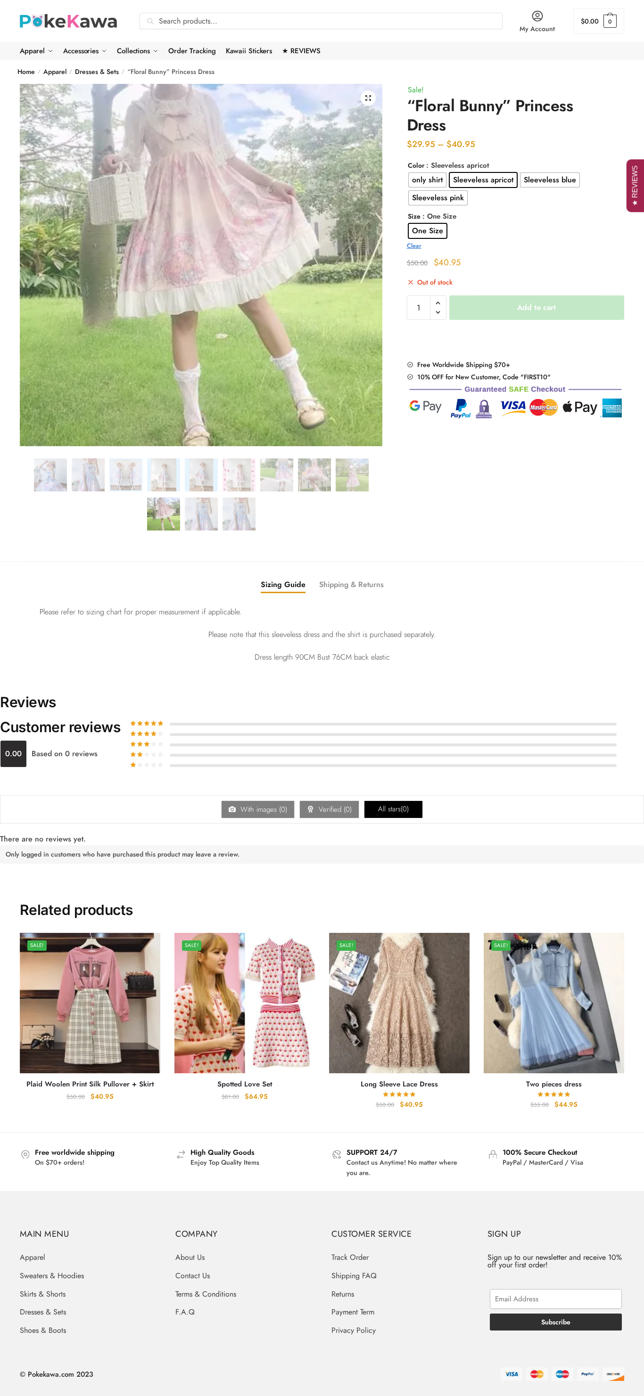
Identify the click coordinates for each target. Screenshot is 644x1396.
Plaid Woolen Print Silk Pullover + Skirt (90, 1084)
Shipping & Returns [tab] (351, 584)
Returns (342, 1294)
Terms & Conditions (205, 1294)
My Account (537, 28)
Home (26, 71)
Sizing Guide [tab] (283, 584)
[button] (368, 98)
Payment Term (352, 1311)
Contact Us (192, 1275)
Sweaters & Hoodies (52, 1275)
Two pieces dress (554, 1084)
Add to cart (536, 307)
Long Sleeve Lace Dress (399, 1084)
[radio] (427, 180)
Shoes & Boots (43, 1330)
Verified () (334, 809)
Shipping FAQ (354, 1275)
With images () (262, 809)
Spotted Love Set (244, 1084)
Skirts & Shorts (43, 1294)
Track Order (350, 1257)
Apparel (54, 71)
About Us (190, 1257)
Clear (414, 245)
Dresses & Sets (97, 71)
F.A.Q (185, 1311)
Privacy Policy (353, 1330)
